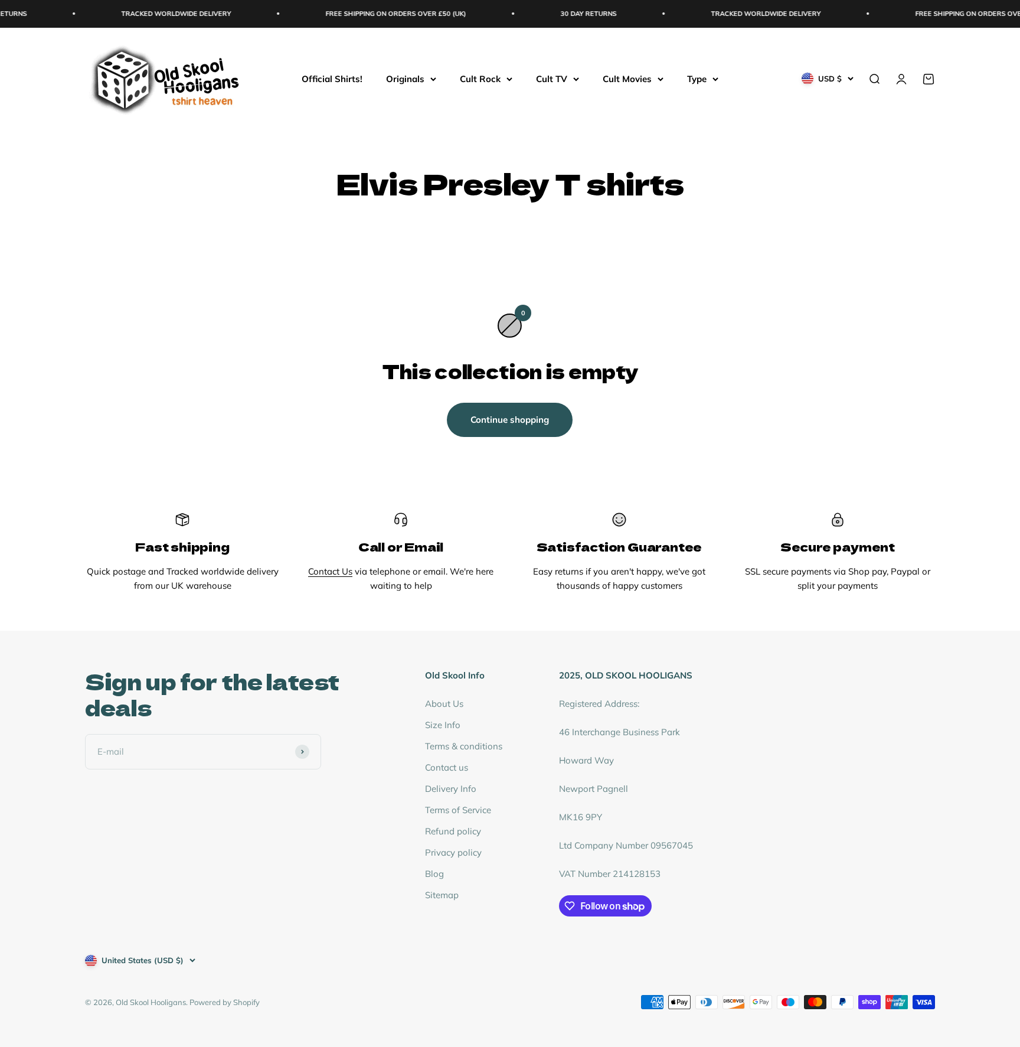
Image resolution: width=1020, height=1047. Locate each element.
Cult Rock (480, 78)
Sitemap (442, 895)
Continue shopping (509, 419)
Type (697, 78)
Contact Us (330, 571)
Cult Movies (627, 78)
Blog (434, 873)
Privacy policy (453, 852)
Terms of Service (458, 810)
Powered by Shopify (224, 1002)
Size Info (442, 724)
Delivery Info (450, 788)
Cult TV (551, 78)
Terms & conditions (463, 746)
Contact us (446, 767)
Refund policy (453, 831)
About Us (444, 703)
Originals (405, 78)
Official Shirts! (332, 78)
